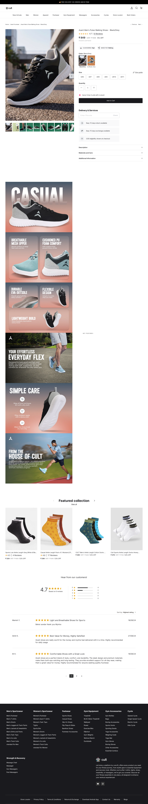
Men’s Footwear (12, 716)
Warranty (117, 799)
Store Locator (118, 15)
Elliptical (87, 732)
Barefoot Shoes (67, 728)
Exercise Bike (88, 728)
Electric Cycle (132, 722)
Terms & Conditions (54, 799)
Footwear (56, 15)
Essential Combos (111, 751)
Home (7, 24)
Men (27, 15)
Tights (35, 725)
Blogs (126, 799)
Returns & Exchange (71, 799)
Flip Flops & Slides (68, 725)
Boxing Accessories (112, 722)
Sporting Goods (110, 728)
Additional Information (87, 158)
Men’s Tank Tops (12, 735)
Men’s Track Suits (13, 741)
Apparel (45, 15)
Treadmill (87, 716)
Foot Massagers (12, 772)
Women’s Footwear (39, 716)
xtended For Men (13, 744)
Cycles (106, 15)
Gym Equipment (69, 15)
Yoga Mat (108, 738)
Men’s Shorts (11, 722)
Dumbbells (87, 741)
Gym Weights (88, 735)
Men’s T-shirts (11, 719)
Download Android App (90, 799)
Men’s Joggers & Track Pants (17, 725)
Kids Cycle (131, 725)
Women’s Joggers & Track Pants (44, 735)
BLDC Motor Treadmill (91, 719)
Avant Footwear (15, 24)
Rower (86, 725)
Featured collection (74, 501)
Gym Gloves (109, 741)
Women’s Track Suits (40, 744)
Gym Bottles (109, 716)
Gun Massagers (12, 769)
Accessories (95, 15)
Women (35, 15)
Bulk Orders (131, 15)
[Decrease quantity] (81, 87)
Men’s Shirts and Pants (15, 732)
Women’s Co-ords (39, 741)
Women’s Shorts (38, 732)
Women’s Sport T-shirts (41, 719)
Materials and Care (86, 153)
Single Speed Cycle (134, 719)
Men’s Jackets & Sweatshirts (17, 728)
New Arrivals (17, 15)
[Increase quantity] (94, 87)
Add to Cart (111, 100)
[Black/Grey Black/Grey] (82, 60)
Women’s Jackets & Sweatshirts (44, 738)
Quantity (82, 83)
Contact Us (106, 799)
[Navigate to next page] (82, 676)
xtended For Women (40, 747)
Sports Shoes (67, 716)
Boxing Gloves (110, 744)
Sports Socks (110, 725)
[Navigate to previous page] (66, 676)
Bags (107, 719)
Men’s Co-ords (12, 738)
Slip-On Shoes (67, 722)
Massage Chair (12, 762)
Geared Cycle (132, 716)
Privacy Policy (39, 799)
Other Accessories (111, 747)
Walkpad (87, 722)
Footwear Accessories (70, 732)
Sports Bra (37, 728)
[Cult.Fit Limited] (8, 8)
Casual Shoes (67, 719)
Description (83, 147)
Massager (10, 766)
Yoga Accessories (111, 732)
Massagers (83, 15)
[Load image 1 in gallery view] (39, 75)
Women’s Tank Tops (40, 722)
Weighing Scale (110, 735)
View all (74, 504)
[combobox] (126, 612)
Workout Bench (89, 738)
